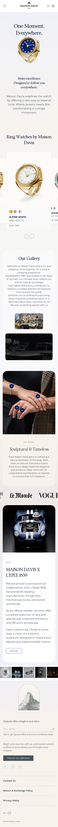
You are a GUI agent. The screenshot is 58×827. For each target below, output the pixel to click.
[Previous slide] (26, 236)
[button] (52, 6)
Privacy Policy (11, 800)
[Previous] (4, 672)
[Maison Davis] (29, 6)
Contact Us (9, 781)
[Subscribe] (51, 729)
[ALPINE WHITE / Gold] (29, 180)
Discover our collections (18, 758)
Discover (14, 651)
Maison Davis (15, 821)
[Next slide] (32, 236)
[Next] (54, 672)
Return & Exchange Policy (18, 790)
